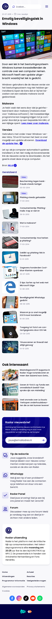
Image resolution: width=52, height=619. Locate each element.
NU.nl (10, 165)
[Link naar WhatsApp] (40, 598)
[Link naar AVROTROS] (23, 611)
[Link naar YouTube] (33, 598)
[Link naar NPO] (29, 611)
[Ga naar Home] (5, 6)
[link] (26, 460)
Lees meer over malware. (35, 123)
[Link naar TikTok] (26, 598)
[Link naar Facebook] (12, 598)
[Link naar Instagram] (19, 598)
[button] (46, 6)
